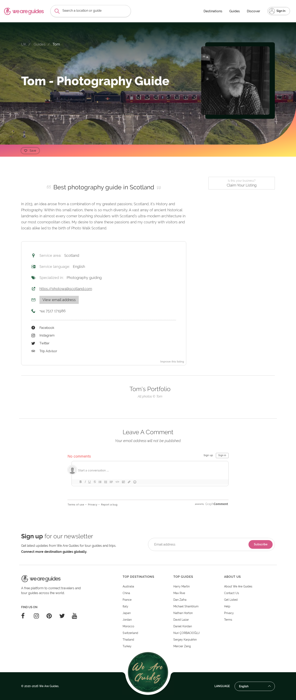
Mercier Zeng (182, 646)
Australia (128, 586)
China (126, 593)
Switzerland (130, 633)
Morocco (128, 626)
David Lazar (181, 619)
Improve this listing (172, 361)
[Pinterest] (53, 616)
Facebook (46, 328)
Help (227, 606)
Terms (228, 619)
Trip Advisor (48, 351)
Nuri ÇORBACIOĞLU (186, 633)
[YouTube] (78, 616)
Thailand (128, 639)
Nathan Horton (183, 613)
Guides (234, 11)
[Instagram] (40, 616)
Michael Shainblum (186, 606)
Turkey (127, 646)
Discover (253, 11)
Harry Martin (181, 586)
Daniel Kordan (182, 626)
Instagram (47, 335)
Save (33, 150)
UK (23, 44)
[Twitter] (65, 616)
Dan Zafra (179, 599)
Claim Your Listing (242, 183)
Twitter (44, 343)
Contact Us (231, 593)
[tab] (148, 577)
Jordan (127, 619)
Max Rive (179, 593)
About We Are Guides (238, 586)
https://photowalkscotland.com (65, 289)
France (127, 599)
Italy (125, 606)
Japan (127, 613)
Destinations (213, 11)
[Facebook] (27, 616)
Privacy (229, 613)
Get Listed (231, 599)
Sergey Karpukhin (185, 639)
